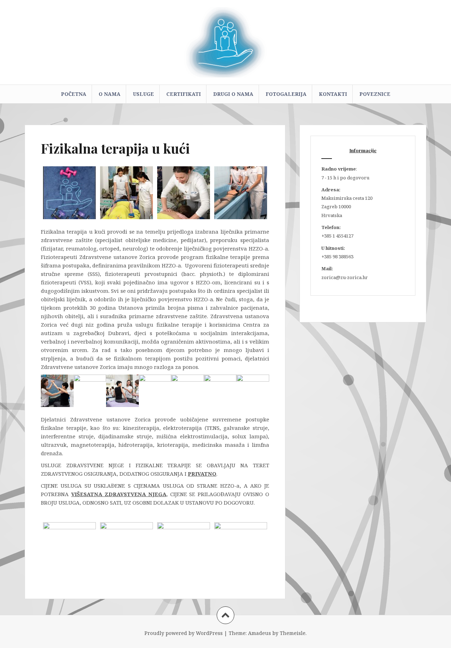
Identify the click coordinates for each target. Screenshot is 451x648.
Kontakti (333, 94)
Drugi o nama (233, 94)
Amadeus (259, 633)
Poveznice (374, 94)
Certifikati (183, 94)
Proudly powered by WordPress (183, 633)
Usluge (143, 94)
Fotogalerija (286, 94)
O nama (110, 94)
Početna (73, 94)
